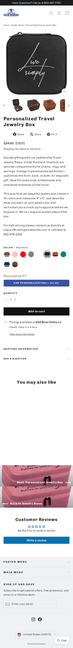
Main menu (13, 572)
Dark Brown (15, 264)
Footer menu (15, 561)
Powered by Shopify (36, 644)
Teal (63, 254)
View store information (22, 334)
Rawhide (55, 254)
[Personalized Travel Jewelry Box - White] (21, 448)
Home (6, 25)
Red (23, 254)
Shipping (9, 148)
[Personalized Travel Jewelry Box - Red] (13, 448)
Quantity (11, 293)
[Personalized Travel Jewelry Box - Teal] (33, 448)
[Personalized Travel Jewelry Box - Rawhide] (29, 448)
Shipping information (21, 349)
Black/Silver (47, 254)
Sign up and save (19, 584)
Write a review (37, 540)
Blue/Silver (7, 264)
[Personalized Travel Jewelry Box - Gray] (17, 448)
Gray (31, 254)
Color (16, 247)
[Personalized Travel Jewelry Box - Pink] (9, 448)
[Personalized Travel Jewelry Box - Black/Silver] (25, 448)
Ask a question (15, 358)
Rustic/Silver (7, 254)
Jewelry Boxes (17, 25)
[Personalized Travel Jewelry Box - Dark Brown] (40, 448)
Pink (15, 254)
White (39, 254)
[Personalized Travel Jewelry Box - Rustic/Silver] (5, 448)
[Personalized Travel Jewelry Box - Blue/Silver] (36, 448)
